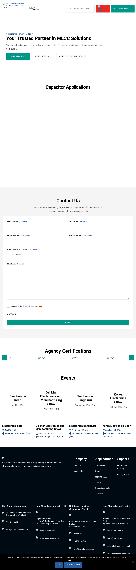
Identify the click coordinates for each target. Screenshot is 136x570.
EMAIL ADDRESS (18, 235)
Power (53, 115)
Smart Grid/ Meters (103, 488)
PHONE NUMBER (80, 235)
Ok (59, 564)
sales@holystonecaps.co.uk (118, 546)
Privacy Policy (28, 306)
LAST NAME (78, 221)
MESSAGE (15, 264)
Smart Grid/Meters (64, 164)
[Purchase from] (103, 8)
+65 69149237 (80, 534)
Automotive (15, 118)
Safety (10, 164)
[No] (132, 562)
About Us (77, 466)
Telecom (101, 161)
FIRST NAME (17, 221)
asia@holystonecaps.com (84, 549)
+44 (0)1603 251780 (115, 531)
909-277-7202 (12, 522)
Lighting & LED (106, 115)
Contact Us (78, 471)
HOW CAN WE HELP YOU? (22, 250)
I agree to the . (26, 306)
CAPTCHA (11, 314)
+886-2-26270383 (47, 531)
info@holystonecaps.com (17, 530)
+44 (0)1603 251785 (115, 538)
